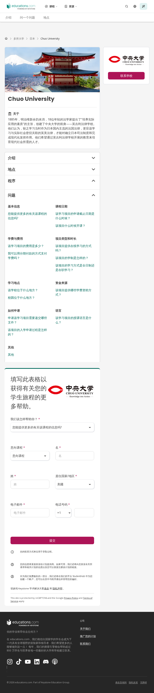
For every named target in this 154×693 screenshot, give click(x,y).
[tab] (8, 17)
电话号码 (62, 504)
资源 (71, 6)
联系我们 (85, 643)
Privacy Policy (71, 597)
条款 (46, 588)
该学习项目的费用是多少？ (26, 246)
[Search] (126, 6)
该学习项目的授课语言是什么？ (73, 320)
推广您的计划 (88, 636)
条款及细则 (121, 682)
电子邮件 (18, 504)
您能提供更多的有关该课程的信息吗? (27, 216)
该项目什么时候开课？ (70, 226)
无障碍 (143, 682)
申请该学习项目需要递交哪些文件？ (27, 320)
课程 (52, 6)
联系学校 (126, 76)
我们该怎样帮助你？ (25, 419)
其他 (11, 354)
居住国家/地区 (66, 476)
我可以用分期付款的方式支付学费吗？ (27, 255)
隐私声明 (57, 588)
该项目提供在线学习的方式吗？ (73, 248)
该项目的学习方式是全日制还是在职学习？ (74, 267)
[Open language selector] (134, 6)
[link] (50, 38)
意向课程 (18, 447)
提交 (52, 540)
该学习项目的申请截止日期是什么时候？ (74, 216)
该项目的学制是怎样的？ (71, 258)
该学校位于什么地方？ (23, 290)
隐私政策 (133, 682)
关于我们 (85, 628)
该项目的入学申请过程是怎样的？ (27, 332)
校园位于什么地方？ (21, 298)
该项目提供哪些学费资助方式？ (73, 292)
